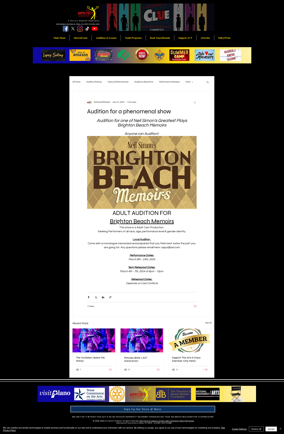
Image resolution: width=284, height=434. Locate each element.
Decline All (256, 428)
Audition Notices (94, 82)
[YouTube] (94, 28)
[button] (59, 38)
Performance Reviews (169, 82)
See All (208, 323)
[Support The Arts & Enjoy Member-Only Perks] (189, 340)
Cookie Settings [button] (239, 428)
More (187, 82)
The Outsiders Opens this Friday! (90, 359)
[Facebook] (65, 28)
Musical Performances (118, 82)
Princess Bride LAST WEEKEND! (135, 359)
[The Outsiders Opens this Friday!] (93, 340)
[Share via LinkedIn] (103, 297)
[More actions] (195, 102)
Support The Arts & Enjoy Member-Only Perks (186, 359)
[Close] (280, 429)
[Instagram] (80, 28)
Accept (271, 428)
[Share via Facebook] (88, 297)
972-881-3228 (94, 24)
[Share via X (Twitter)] (95, 297)
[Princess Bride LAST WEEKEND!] (142, 340)
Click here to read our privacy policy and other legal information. (167, 421)
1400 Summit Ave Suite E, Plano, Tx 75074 (72, 24)
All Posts (76, 82)
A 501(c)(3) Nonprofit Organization (83, 20)
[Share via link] (110, 297)
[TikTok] (87, 28)
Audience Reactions (143, 82)
